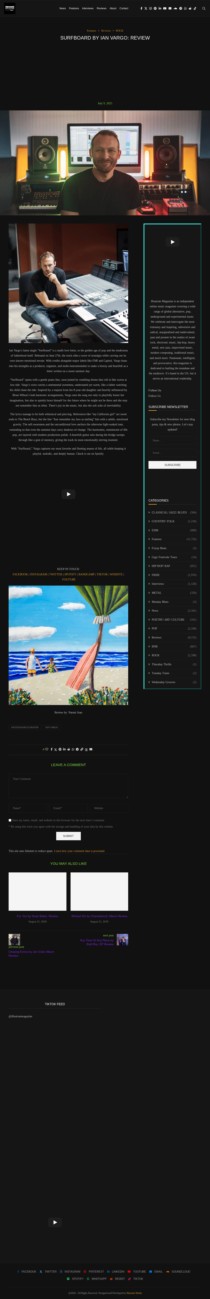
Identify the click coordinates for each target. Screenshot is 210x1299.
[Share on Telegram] (77, 749)
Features (74, 8)
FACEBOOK (20, 574)
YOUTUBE (69, 579)
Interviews (88, 8)
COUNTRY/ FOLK (174, 521)
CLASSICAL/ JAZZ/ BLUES (174, 512)
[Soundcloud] (175, 8)
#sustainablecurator (24, 727)
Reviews (101, 8)
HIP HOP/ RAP (174, 566)
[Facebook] (141, 8)
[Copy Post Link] (81, 749)
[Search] (204, 8)
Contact (124, 8)
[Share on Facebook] (51, 749)
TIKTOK (102, 574)
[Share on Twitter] (55, 750)
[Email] (170, 8)
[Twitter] (145, 8)
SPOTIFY (70, 574)
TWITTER (55, 574)
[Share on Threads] (86, 750)
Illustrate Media (134, 1293)
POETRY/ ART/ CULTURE (174, 619)
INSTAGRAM (38, 574)
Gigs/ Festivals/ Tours (174, 557)
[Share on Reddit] (68, 749)
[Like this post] (46, 749)
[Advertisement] (105, 71)
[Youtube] (165, 8)
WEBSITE (116, 574)
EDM (174, 530)
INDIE (174, 575)
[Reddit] (190, 8)
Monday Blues (174, 601)
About (113, 8)
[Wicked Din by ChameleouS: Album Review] (99, 891)
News (62, 8)
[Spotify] (180, 8)
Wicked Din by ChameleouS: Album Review (99, 916)
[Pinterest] (155, 8)
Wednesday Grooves (174, 682)
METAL (174, 592)
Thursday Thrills (174, 664)
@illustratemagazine (20, 1016)
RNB (174, 646)
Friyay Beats (174, 548)
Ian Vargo (51, 727)
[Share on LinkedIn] (64, 749)
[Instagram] (150, 8)
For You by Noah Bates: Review (37, 916)
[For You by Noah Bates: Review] (37, 891)
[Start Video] (68, 494)
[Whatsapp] (185, 8)
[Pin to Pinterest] (60, 749)
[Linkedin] (160, 8)
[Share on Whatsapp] (73, 749)
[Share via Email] (90, 749)
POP (174, 628)
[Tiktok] (195, 8)
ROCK (174, 655)
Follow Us (154, 395)
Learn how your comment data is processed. (79, 851)
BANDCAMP (87, 574)
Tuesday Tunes (174, 673)
